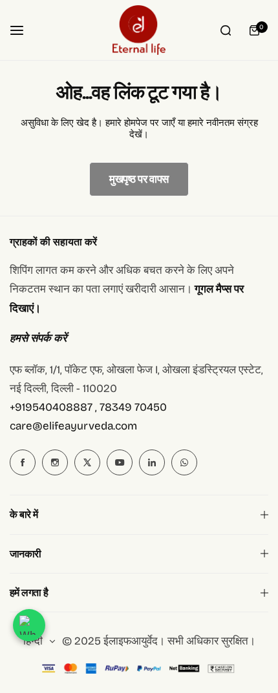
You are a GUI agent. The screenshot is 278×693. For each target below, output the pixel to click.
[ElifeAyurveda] (139, 30)
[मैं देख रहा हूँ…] (225, 30)
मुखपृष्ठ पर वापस (139, 179)
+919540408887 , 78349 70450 (88, 407)
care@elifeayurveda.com (73, 426)
